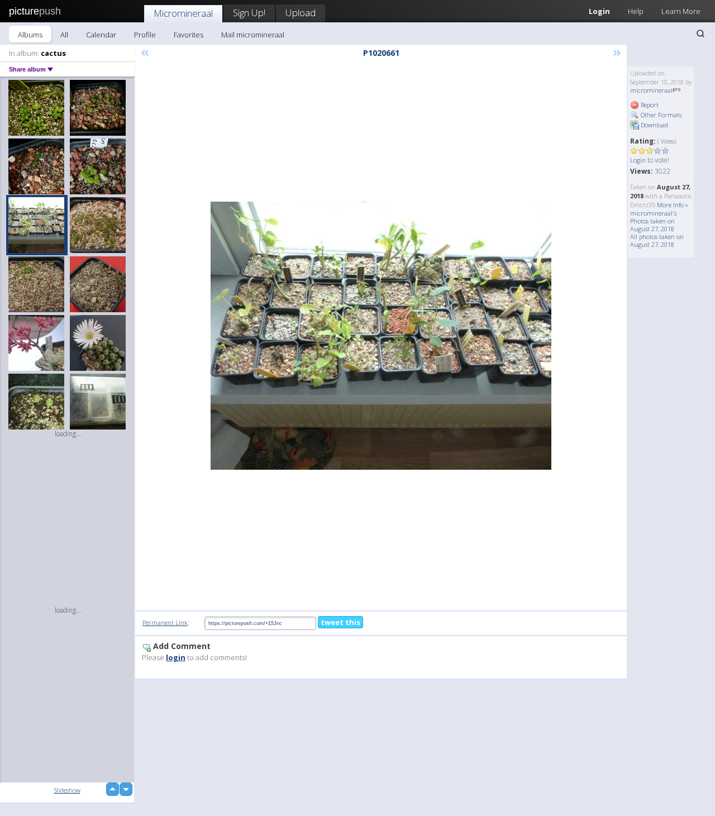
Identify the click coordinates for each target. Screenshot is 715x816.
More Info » (672, 205)
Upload (300, 12)
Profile (145, 35)
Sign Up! (249, 12)
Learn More (680, 11)
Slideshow (67, 790)
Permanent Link (165, 622)
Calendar (101, 35)
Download (653, 125)
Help (636, 11)
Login (599, 11)
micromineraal (651, 90)
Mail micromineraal (252, 35)
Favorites (188, 35)
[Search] (700, 33)
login (175, 657)
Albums (30, 35)
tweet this (340, 622)
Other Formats (660, 115)
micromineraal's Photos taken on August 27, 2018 (653, 221)
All (64, 35)
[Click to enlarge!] (381, 336)
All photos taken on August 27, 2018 (657, 240)
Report (649, 105)
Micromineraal (183, 13)
